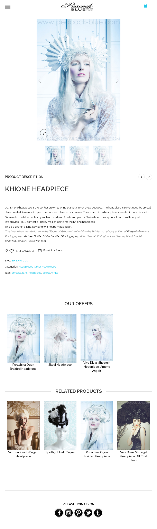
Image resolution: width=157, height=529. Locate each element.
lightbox (44, 133)
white (54, 272)
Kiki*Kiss (41, 241)
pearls (46, 272)
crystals (16, 272)
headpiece (35, 272)
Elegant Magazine (138, 231)
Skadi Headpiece (60, 364)
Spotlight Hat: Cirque (60, 452)
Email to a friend (53, 250)
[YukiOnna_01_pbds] (78, 79)
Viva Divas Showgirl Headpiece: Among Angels (96, 366)
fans (24, 272)
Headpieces (26, 266)
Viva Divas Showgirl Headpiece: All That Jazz (133, 456)
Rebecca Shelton (15, 241)
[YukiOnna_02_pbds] (78, 155)
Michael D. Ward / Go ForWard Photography (50, 236)
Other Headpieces (45, 266)
